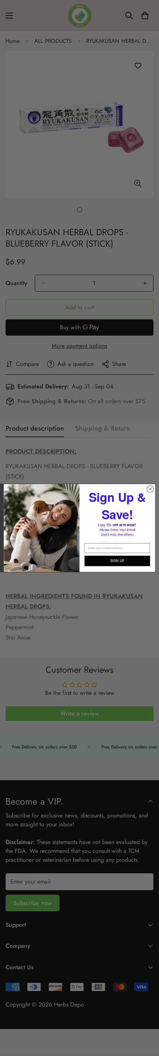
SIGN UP (117, 561)
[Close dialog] (150, 489)
